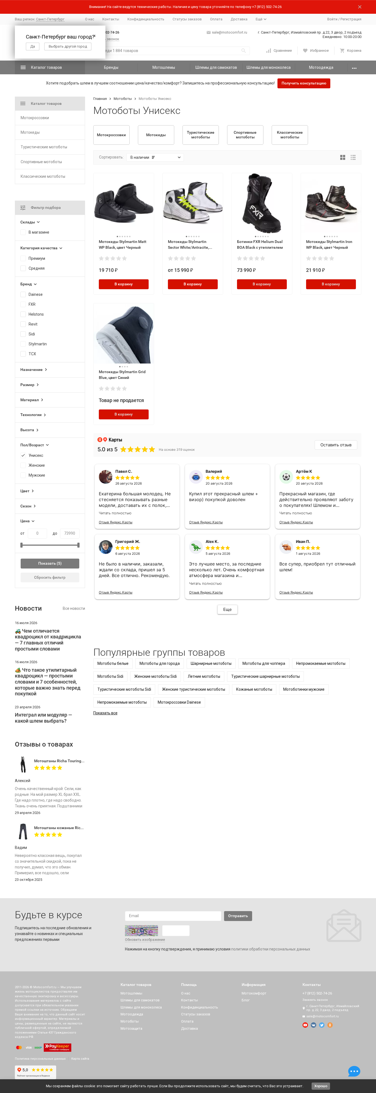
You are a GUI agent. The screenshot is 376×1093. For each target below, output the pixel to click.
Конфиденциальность (145, 19)
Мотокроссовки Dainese (179, 702)
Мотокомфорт (254, 993)
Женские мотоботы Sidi (155, 676)
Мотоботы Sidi (110, 676)
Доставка (239, 19)
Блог (246, 1000)
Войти (332, 19)
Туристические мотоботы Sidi (124, 689)
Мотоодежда (321, 67)
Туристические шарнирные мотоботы (265, 676)
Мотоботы (123, 99)
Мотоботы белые (113, 663)
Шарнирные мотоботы (211, 663)
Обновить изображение (145, 940)
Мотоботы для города (160, 663)
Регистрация (350, 19)
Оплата (216, 19)
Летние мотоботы (204, 676)
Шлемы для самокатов (216, 67)
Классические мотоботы (43, 176)
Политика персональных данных (40, 1059)
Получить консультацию (304, 83)
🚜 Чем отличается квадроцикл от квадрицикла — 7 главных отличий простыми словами (48, 640)
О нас (89, 19)
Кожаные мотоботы (254, 689)
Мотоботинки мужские (304, 689)
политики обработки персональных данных (270, 949)
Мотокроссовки (35, 118)
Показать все (105, 713)
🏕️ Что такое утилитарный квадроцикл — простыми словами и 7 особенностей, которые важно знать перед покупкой (47, 681)
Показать (47, 563)
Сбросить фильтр (50, 577)
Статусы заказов (187, 19)
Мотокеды (30, 132)
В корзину (124, 284)
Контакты (110, 19)
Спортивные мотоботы (41, 162)
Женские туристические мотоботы (193, 689)
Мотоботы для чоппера (264, 663)
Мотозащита (131, 1028)
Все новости (74, 608)
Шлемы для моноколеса (269, 67)
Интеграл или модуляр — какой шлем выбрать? (43, 718)
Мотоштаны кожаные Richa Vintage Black (72, 828)
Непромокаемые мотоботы (320, 663)
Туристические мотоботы (44, 147)
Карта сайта (80, 1059)
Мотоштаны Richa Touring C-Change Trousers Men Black (84, 761)
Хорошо (320, 1086)
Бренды (111, 67)
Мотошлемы (163, 67)
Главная (100, 99)
